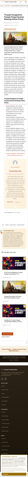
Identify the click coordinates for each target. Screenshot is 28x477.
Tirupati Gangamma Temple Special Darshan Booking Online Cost (15, 154)
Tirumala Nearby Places (10, 29)
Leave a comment (7, 333)
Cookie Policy (5, 453)
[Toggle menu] (25, 1)
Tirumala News (5, 427)
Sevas (3, 393)
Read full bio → (10, 201)
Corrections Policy (6, 446)
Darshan (3, 412)
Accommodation (5, 397)
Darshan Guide (5, 389)
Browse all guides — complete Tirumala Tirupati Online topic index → (14, 350)
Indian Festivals (5, 431)
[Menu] (26, 343)
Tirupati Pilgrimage (20, 224)
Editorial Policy (5, 442)
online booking (13, 224)
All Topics (4, 404)
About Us (4, 438)
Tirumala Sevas (5, 416)
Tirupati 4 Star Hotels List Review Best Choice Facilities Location (12, 297)
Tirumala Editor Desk (15, 171)
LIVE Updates (7, 5)
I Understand (5, 474)
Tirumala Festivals (5, 423)
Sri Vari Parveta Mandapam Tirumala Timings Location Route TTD (13, 273)
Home (2, 5)
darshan (6, 224)
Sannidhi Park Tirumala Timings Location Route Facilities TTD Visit (13, 321)
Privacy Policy (5, 449)
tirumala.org (16, 360)
